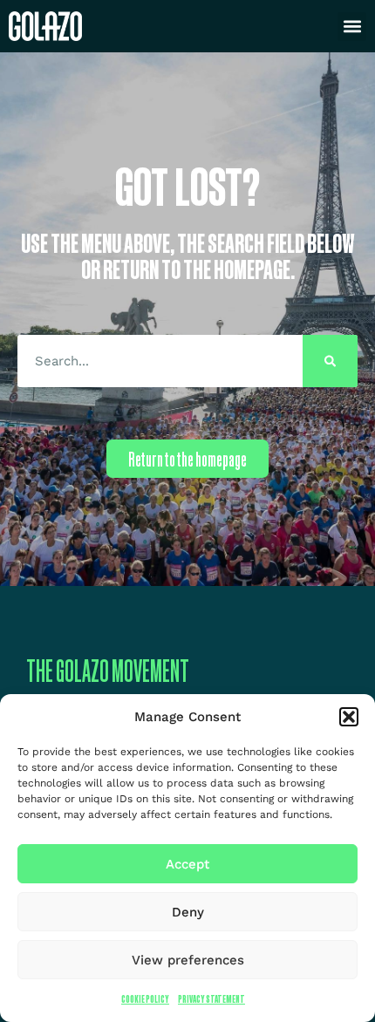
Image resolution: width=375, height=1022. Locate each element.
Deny (188, 912)
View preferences (188, 960)
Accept (187, 864)
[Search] (330, 361)
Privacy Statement (211, 998)
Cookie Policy (145, 998)
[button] (349, 717)
